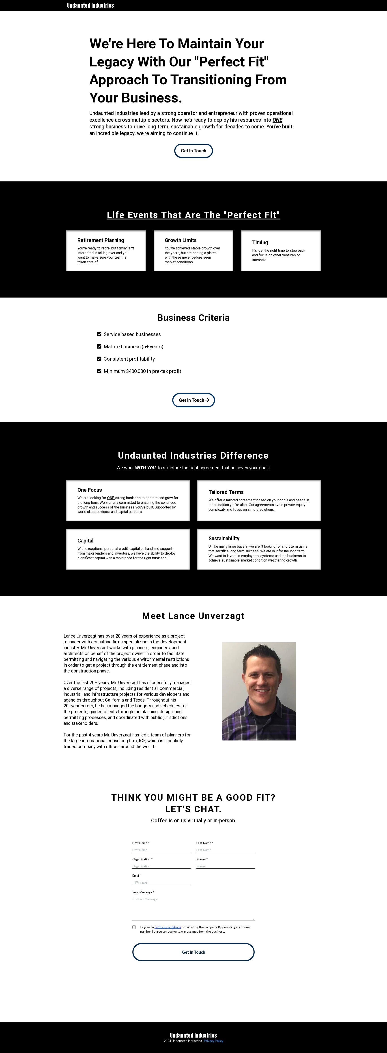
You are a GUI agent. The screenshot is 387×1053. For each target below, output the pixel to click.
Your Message (143, 892)
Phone (202, 859)
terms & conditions (168, 927)
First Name (141, 843)
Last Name (204, 843)
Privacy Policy (213, 1041)
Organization (142, 859)
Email (137, 875)
